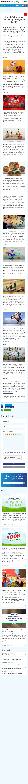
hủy (14, 466)
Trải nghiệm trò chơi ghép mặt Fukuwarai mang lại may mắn (12, 659)
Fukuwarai (5, 231)
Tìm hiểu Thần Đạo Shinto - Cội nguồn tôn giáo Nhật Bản (12, 664)
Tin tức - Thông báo (13, 10)
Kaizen (19, 50)
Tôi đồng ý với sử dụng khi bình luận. (14, 453)
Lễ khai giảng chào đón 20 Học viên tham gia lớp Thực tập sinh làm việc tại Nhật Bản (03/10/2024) (12, 668)
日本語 (25, 5)
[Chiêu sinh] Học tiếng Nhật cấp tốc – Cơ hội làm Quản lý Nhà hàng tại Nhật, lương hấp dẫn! (12, 654)
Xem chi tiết (25, 654)
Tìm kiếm (19, 5)
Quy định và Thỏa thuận (17, 452)
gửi (14, 463)
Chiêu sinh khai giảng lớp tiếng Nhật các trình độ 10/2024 (12, 673)
